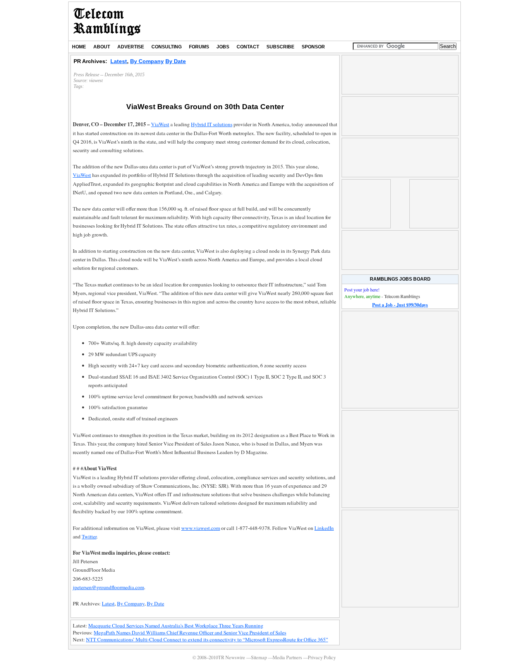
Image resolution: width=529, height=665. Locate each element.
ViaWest (160, 124)
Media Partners (287, 657)
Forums (199, 47)
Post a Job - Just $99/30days (400, 305)
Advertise (130, 47)
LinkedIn (324, 527)
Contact (248, 47)
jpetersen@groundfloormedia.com (108, 587)
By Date (175, 61)
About (101, 47)
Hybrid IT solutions (211, 124)
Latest (118, 61)
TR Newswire (107, 21)
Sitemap (259, 657)
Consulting (166, 47)
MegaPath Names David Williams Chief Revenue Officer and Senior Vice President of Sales (190, 632)
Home (79, 47)
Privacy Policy (322, 657)
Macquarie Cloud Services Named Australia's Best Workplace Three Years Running (175, 625)
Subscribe (280, 47)
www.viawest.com (200, 527)
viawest (96, 80)
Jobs (222, 47)
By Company (147, 61)
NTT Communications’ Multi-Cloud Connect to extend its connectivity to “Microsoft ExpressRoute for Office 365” (207, 639)
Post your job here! (362, 289)
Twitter (89, 536)
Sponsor (313, 47)
